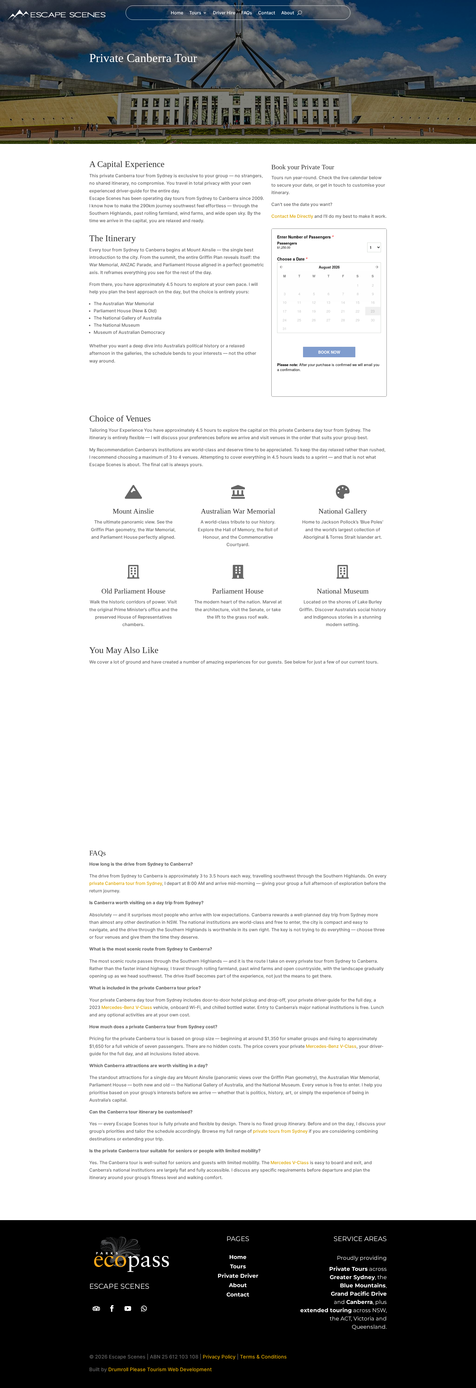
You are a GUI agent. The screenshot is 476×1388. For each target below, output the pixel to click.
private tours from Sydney (280, 1131)
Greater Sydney (352, 1277)
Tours (195, 13)
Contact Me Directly (292, 216)
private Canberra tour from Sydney (125, 883)
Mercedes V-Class (290, 1162)
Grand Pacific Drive (359, 1293)
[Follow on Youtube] (127, 1308)
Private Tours (348, 1269)
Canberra (359, 1302)
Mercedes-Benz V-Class (126, 1007)
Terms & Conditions (263, 1357)
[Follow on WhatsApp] (143, 1308)
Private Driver (238, 1275)
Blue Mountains (363, 1285)
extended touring (326, 1310)
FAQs (246, 13)
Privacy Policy (219, 1357)
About (287, 13)
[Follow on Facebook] (111, 1308)
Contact (266, 13)
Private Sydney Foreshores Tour (238, 724)
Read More (238, 768)
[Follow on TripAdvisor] (95, 1308)
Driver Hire (224, 13)
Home (177, 13)
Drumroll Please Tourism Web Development (160, 1369)
